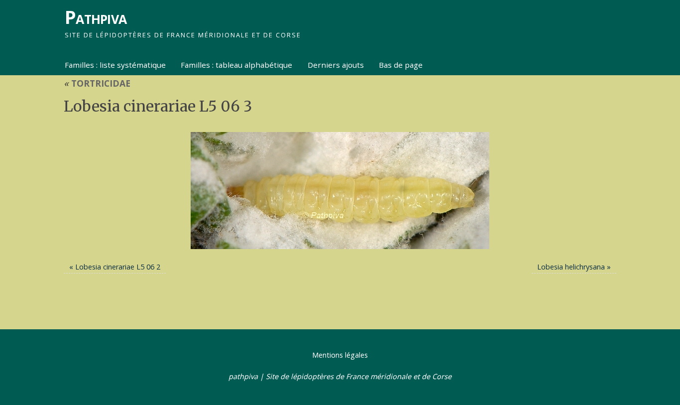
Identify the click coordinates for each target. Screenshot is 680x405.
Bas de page (401, 65)
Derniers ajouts (336, 65)
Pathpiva (95, 17)
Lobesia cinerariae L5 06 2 (117, 266)
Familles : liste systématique (115, 65)
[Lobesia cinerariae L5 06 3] (340, 190)
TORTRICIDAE (97, 83)
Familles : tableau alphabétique (236, 65)
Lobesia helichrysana (571, 266)
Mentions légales (340, 355)
